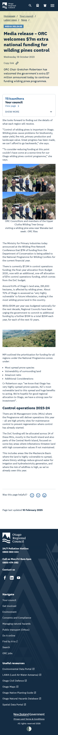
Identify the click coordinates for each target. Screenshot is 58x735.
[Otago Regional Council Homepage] (9, 5)
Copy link (9, 63)
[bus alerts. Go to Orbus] (37, 5)
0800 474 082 (10, 562)
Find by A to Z (10, 641)
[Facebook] (4, 577)
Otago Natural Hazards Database (20, 698)
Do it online (8, 635)
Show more (12, 112)
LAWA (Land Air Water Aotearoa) (20, 674)
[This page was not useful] (32, 495)
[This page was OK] (38, 495)
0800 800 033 (10, 552)
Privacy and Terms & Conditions (29, 719)
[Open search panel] (30, 5)
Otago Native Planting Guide (17, 692)
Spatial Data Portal (12, 704)
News (24, 20)
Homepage (9, 16)
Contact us (8, 569)
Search (6, 647)
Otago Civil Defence (13, 680)
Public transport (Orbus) (15, 629)
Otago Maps (8, 686)
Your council (26, 16)
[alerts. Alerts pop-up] (45, 5)
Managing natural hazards (16, 623)
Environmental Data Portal (17, 669)
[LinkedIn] (11, 577)
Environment (9, 611)
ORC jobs (7, 653)
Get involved (9, 606)
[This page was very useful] (44, 495)
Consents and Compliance (16, 617)
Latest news (10, 20)
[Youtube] (18, 577)
